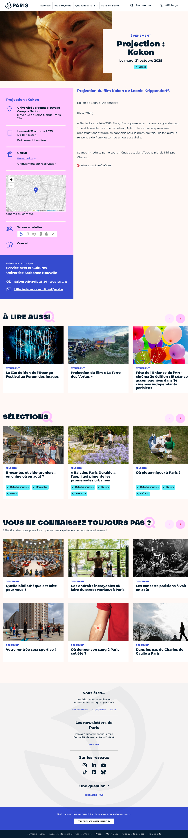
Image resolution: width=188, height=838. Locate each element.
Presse (99, 834)
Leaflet (37, 210)
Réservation (25, 158)
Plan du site (154, 834)
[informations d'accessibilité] (37, 234)
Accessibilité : (70, 834)
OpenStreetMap (52, 210)
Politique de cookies (133, 834)
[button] (36, 190)
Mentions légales (36, 834)
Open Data (112, 834)
